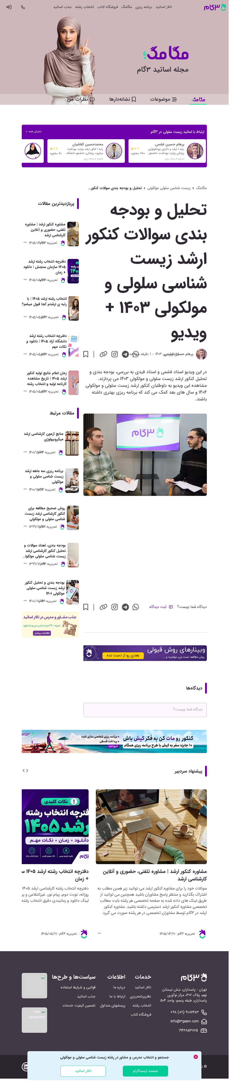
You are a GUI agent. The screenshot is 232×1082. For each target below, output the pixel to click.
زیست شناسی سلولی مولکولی (169, 188)
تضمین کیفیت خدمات (79, 1005)
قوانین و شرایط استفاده (78, 987)
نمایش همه (35, 131)
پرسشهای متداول (112, 1005)
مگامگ (126, 7)
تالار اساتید (164, 7)
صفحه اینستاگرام (145, 1071)
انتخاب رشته (84, 7)
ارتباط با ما (117, 996)
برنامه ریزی (143, 7)
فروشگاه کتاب (107, 7)
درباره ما (119, 987)
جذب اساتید (62, 7)
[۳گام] (215, 7)
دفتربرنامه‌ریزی (140, 996)
